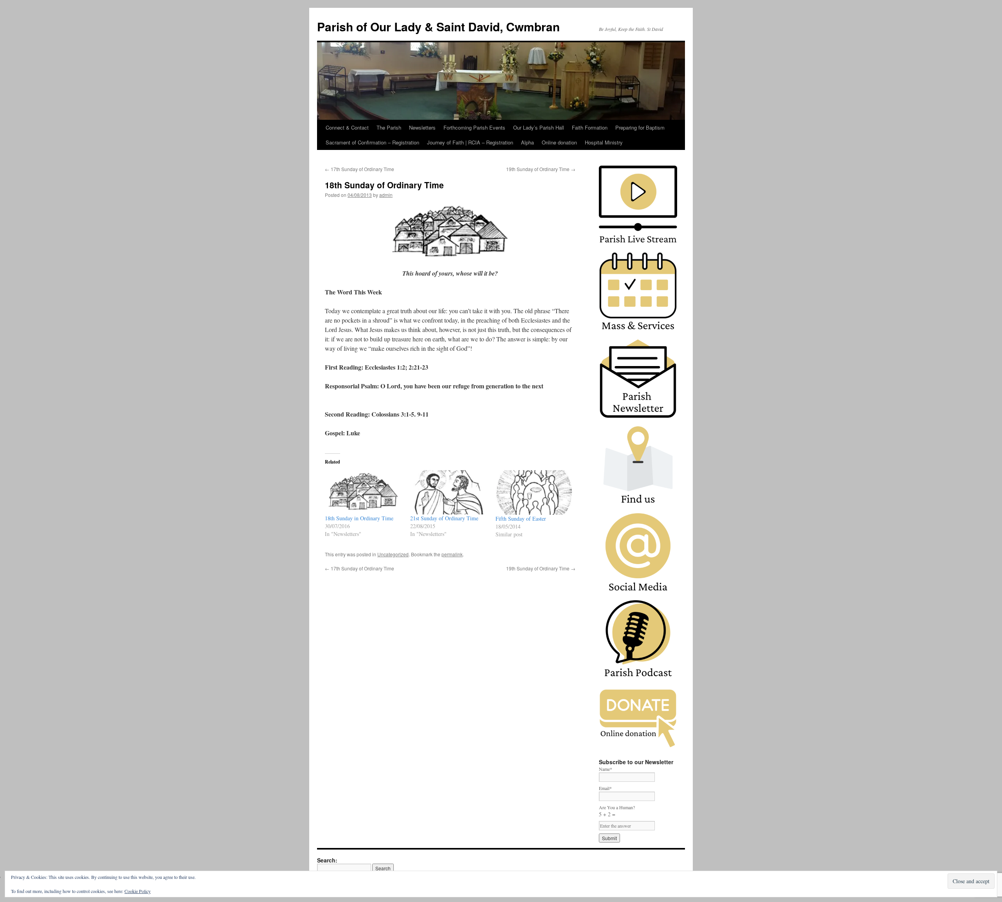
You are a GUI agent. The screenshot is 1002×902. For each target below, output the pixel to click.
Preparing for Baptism (640, 127)
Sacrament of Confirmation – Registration (372, 142)
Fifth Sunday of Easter (521, 518)
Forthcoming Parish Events (474, 127)
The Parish (389, 127)
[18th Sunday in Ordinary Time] (363, 492)
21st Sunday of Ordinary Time (444, 518)
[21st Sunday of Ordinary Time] (449, 492)
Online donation (559, 142)
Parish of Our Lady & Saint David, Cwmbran (438, 26)
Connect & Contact (347, 127)
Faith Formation (589, 127)
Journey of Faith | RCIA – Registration (470, 142)
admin (386, 194)
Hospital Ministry (604, 142)
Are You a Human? (617, 811)
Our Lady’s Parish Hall (538, 127)
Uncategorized (393, 554)
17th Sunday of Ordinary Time (359, 169)
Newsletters (422, 127)
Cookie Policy (137, 891)
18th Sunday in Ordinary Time (359, 518)
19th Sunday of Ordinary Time (540, 169)
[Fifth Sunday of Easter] (534, 492)
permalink (452, 554)
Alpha (527, 142)
